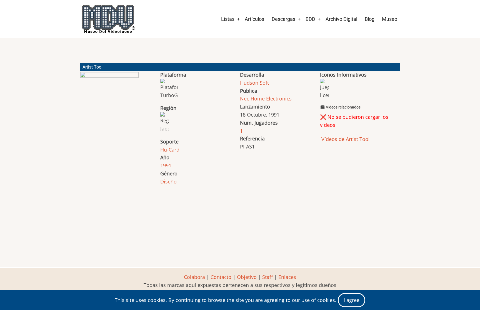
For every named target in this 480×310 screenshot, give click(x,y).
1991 (165, 165)
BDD (310, 19)
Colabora (194, 277)
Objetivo (247, 277)
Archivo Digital (341, 19)
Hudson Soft (254, 82)
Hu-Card (169, 149)
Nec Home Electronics (266, 98)
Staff (267, 277)
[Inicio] (108, 19)
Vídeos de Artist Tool (345, 139)
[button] (109, 103)
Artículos (254, 19)
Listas (227, 19)
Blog (369, 19)
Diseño (168, 181)
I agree (351, 300)
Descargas (283, 19)
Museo (389, 19)
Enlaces (287, 277)
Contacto (221, 277)
